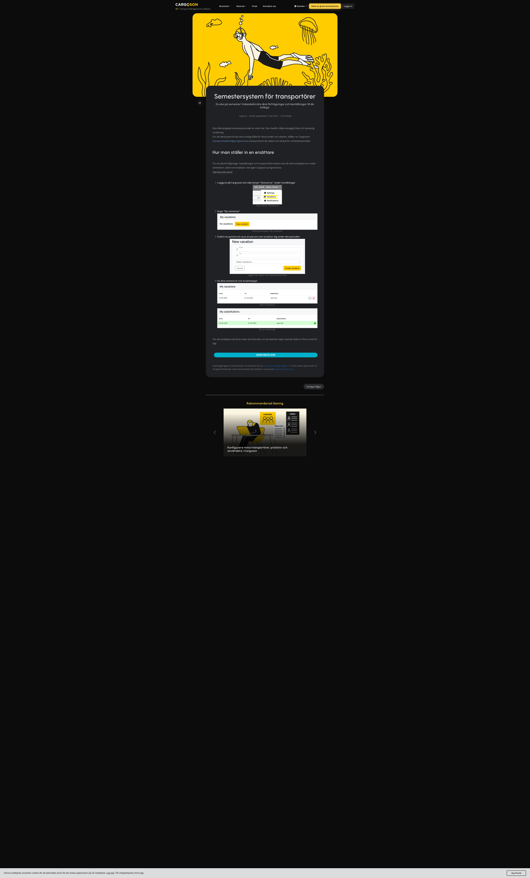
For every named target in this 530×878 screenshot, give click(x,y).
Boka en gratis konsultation (325, 6)
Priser (254, 6)
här (141, 873)
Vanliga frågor (313, 386)
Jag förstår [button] (516, 873)
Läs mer (110, 873)
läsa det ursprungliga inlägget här (276, 366)
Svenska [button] (300, 6)
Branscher (224, 6)
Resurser (240, 6)
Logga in (348, 6)
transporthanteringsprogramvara (230, 140)
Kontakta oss (269, 6)
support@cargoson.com (284, 369)
